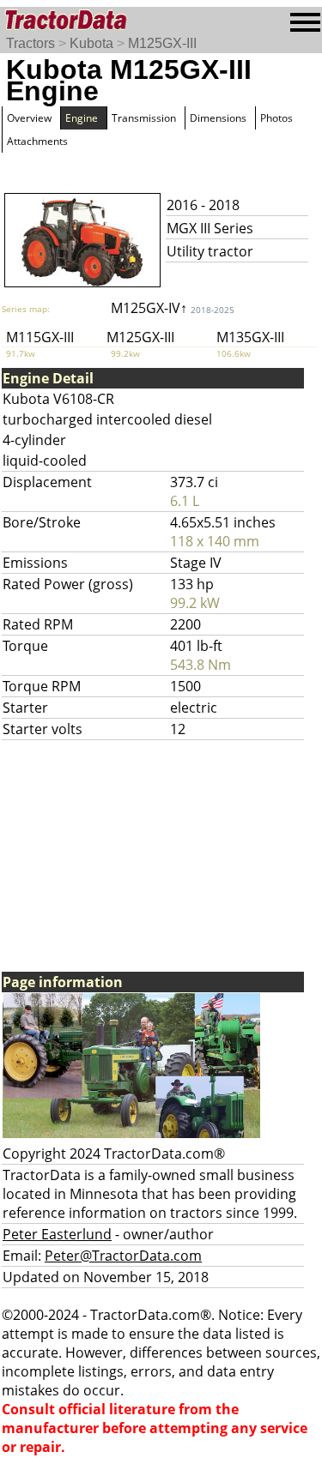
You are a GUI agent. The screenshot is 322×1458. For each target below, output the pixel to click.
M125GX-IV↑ (172, 307)
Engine (81, 118)
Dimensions (218, 118)
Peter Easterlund (57, 1234)
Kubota (91, 43)
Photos (276, 118)
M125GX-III (162, 43)
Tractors (30, 43)
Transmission (144, 118)
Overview (29, 118)
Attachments (37, 141)
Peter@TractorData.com (123, 1255)
